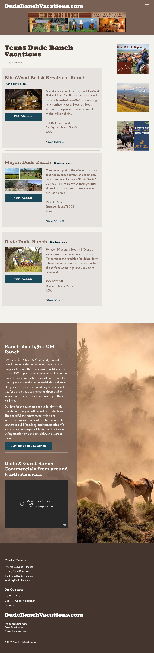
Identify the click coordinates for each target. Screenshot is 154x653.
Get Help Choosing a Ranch (20, 601)
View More (53, 142)
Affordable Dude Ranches (19, 567)
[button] (147, 5)
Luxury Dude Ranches (17, 571)
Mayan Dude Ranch (28, 162)
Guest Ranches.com (16, 631)
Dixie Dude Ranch (26, 241)
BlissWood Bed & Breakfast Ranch (45, 77)
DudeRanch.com (14, 627)
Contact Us (11, 605)
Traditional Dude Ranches (19, 576)
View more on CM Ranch (28, 446)
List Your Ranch (13, 596)
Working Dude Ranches (17, 580)
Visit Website (23, 116)
